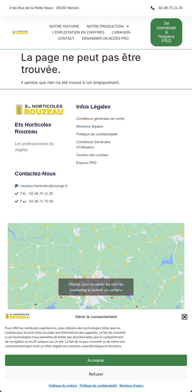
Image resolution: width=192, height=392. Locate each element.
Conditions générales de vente (100, 119)
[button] (184, 316)
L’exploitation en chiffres (78, 32)
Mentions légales (132, 385)
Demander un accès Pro (105, 38)
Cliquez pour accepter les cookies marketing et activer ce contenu (96, 287)
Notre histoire (64, 26)
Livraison (121, 32)
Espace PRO (86, 163)
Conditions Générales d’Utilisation (93, 144)
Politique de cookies (63, 385)
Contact (66, 38)
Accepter (96, 360)
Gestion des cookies (92, 155)
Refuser (96, 374)
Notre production (105, 26)
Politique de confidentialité (98, 385)
